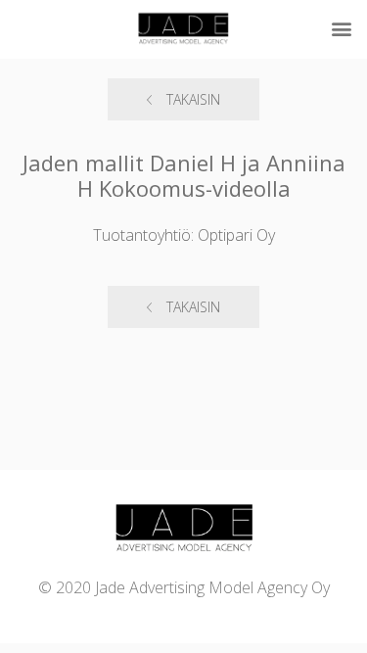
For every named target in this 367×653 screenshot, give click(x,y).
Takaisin (193, 99)
